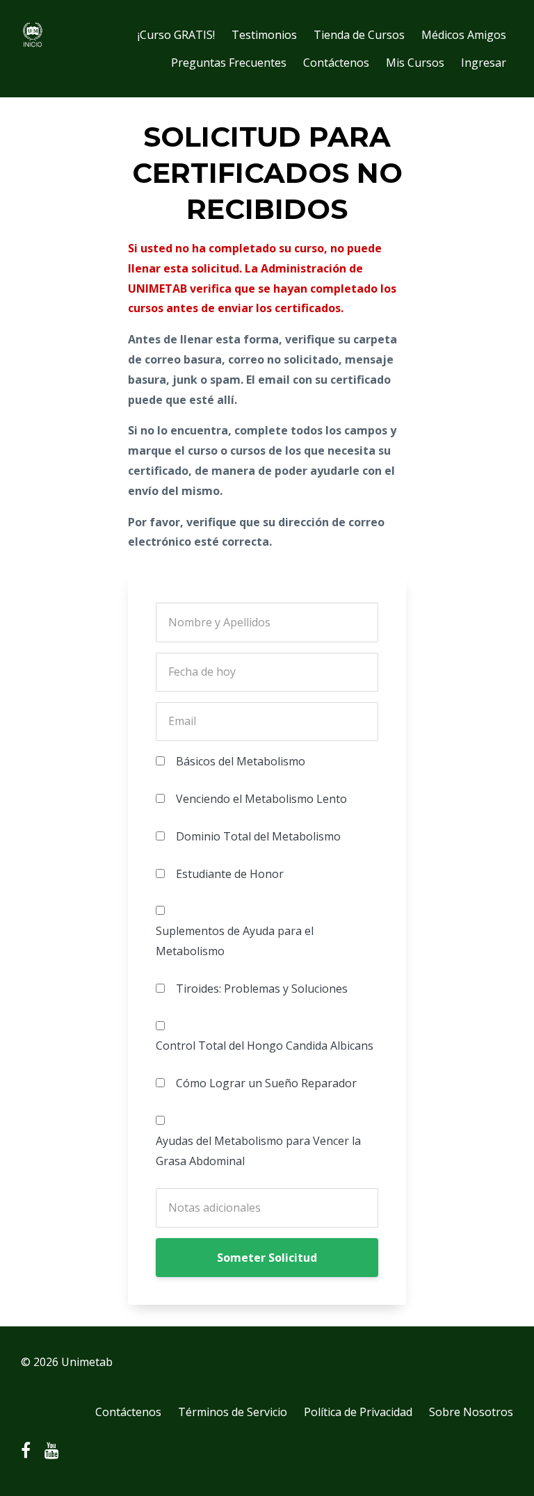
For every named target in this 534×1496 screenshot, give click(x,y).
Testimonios (264, 34)
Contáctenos (336, 62)
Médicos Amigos (463, 34)
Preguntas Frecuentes (228, 62)
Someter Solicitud (267, 1257)
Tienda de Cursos (359, 34)
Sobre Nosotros (471, 1412)
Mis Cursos (415, 62)
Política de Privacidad (358, 1412)
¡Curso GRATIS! (176, 34)
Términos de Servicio (232, 1412)
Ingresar (483, 62)
